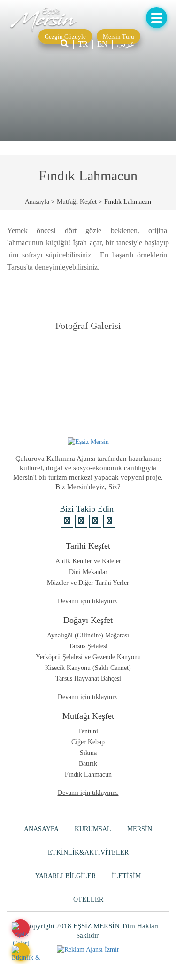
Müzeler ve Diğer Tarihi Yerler (88, 582)
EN (102, 43)
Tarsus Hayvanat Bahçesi (88, 678)
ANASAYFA (41, 828)
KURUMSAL (93, 828)
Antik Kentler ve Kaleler (88, 561)
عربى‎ (126, 43)
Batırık (88, 763)
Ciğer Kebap (88, 742)
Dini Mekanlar (88, 571)
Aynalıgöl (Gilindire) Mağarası (88, 635)
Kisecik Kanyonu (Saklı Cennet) (88, 667)
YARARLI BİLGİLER (65, 875)
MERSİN (139, 828)
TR (83, 43)
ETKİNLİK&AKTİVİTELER (88, 852)
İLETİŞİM (126, 875)
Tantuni (88, 731)
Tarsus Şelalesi (88, 646)
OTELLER (88, 899)
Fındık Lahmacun (88, 774)
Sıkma (88, 752)
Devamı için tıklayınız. (88, 601)
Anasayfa (37, 201)
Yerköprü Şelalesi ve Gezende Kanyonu (88, 657)
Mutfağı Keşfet (77, 201)
